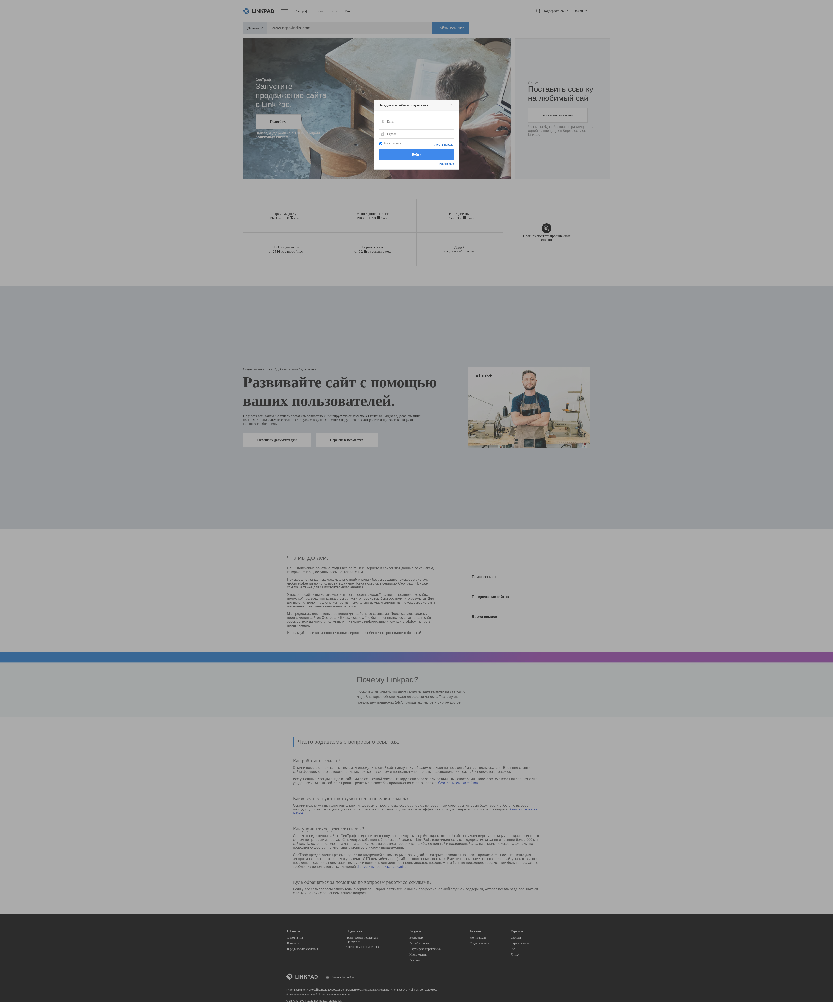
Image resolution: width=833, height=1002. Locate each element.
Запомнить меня (393, 143)
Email (382, 121)
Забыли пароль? (444, 144)
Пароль (382, 133)
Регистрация (447, 163)
